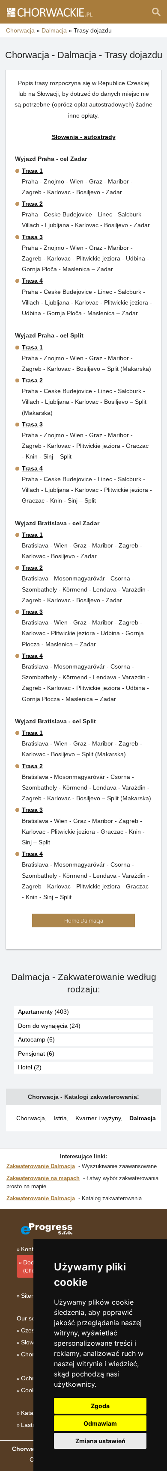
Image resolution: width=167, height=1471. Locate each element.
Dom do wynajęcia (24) (49, 1025)
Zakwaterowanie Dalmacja (40, 1166)
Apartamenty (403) (43, 1011)
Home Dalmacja (83, 920)
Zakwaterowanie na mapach (43, 1178)
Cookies (32, 1390)
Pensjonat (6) (36, 1053)
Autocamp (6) (36, 1039)
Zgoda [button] (100, 1405)
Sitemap (32, 1295)
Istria (60, 1118)
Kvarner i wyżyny (98, 1118)
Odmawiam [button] (100, 1423)
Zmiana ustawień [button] (100, 1440)
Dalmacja (142, 1118)
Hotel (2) (30, 1067)
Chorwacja (30, 1118)
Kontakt (31, 1249)
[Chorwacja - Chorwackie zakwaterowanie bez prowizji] (49, 12)
